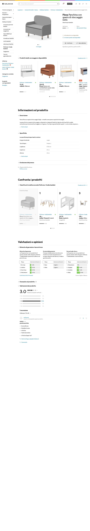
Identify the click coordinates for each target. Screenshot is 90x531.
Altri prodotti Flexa (81, 27)
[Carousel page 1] (37, 44)
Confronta (69, 43)
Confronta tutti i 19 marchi (26, 275)
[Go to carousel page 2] (50, 96)
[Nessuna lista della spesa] (83, 4)
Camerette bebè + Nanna (7, 18)
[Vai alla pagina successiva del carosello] (84, 77)
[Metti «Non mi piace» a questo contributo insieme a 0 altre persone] (86, 318)
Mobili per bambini (6, 22)
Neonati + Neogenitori (5, 13)
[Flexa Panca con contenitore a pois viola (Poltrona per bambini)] (48, 77)
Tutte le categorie (7, 10)
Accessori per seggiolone (6, 30)
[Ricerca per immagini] (58, 3)
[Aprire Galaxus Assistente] (76, 4)
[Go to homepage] (7, 4)
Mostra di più (24, 127)
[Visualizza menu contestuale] (77, 318)
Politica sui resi (23, 169)
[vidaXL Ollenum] (28, 77)
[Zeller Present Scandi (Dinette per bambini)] (48, 207)
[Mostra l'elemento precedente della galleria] (17, 27)
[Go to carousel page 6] (55, 96)
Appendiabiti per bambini (7, 34)
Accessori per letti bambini (8, 25)
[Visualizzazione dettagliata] (30, 267)
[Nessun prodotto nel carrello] (86, 4)
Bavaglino (4, 85)
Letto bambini (7, 41)
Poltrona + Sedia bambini (7, 47)
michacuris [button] (26, 317)
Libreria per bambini (8, 44)
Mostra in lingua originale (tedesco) (30, 339)
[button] (75, 35)
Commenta (24, 342)
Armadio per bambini (8, 38)
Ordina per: (22, 313)
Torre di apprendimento (7, 55)
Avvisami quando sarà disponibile (72, 37)
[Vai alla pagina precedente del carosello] (20, 77)
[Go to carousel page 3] (51, 96)
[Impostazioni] (63, 4)
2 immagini (38, 46)
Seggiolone (6, 51)
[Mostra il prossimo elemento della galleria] (59, 27)
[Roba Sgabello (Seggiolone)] (67, 207)
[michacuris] (31, 318)
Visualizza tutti (82, 58)
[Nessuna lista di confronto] (79, 4)
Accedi (70, 3)
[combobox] (28, 313)
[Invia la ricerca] (19, 3)
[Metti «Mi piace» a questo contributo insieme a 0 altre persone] (80, 318)
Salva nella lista (82, 43)
